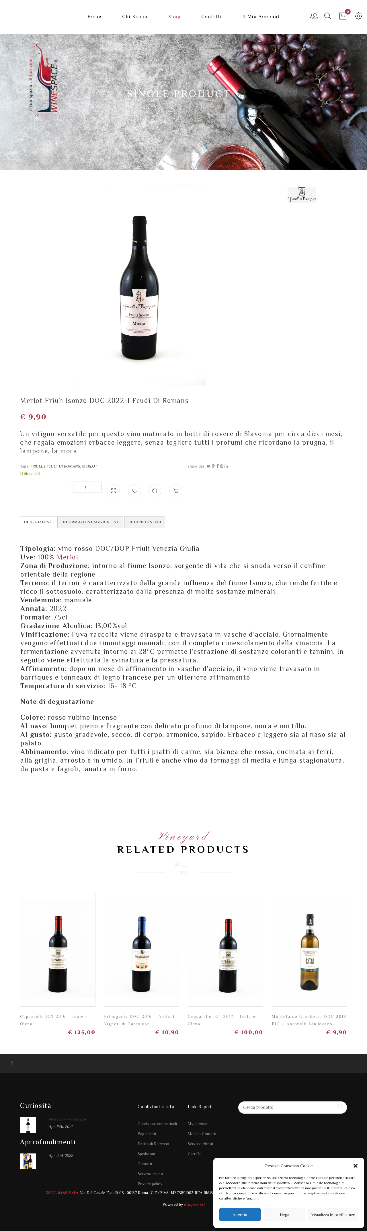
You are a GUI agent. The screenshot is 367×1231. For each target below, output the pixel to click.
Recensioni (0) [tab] (144, 522)
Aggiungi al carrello (88, 954)
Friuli (36, 466)
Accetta (240, 1214)
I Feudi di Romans (62, 466)
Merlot (89, 466)
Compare (155, 488)
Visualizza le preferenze (333, 1214)
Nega (284, 1214)
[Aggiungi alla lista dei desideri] (134, 491)
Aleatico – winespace (67, 1119)
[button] (355, 1166)
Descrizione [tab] (38, 522)
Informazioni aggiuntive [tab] (90, 522)
